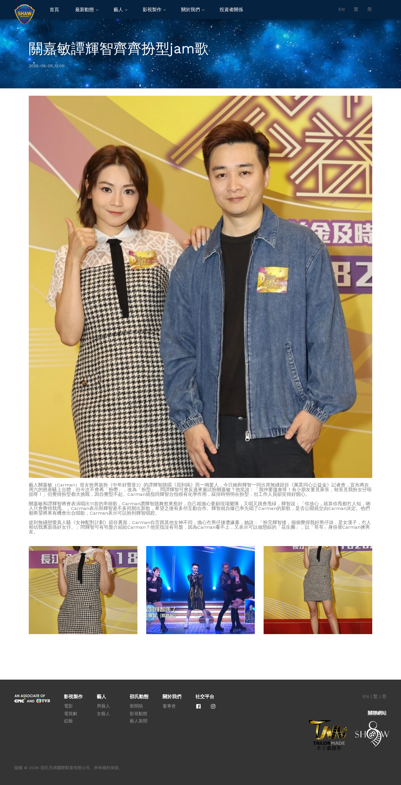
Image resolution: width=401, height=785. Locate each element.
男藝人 (103, 706)
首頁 (54, 9)
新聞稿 (136, 706)
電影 (68, 706)
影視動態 (138, 713)
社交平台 (205, 696)
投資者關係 (231, 9)
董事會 (169, 706)
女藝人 (103, 713)
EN (341, 9)
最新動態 (84, 9)
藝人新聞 (138, 721)
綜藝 (68, 721)
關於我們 (190, 9)
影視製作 (152, 9)
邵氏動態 (139, 696)
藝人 (118, 9)
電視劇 (70, 713)
